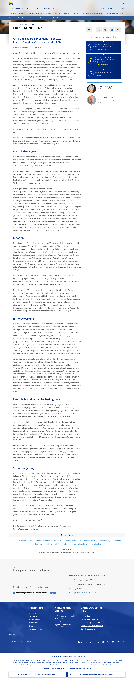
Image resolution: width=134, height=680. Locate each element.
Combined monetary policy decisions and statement (104, 47)
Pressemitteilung (64, 129)
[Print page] (89, 29)
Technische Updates (62, 621)
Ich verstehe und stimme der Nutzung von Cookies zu (37, 674)
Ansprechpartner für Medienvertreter (32, 593)
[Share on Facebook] (105, 29)
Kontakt (31, 626)
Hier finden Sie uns (36, 629)
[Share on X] (99, 29)
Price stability (104, 541)
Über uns (102, 8)
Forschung (76, 13)
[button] (119, 3)
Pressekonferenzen (59, 18)
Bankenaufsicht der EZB (113, 13)
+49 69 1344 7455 (84, 589)
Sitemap (12, 634)
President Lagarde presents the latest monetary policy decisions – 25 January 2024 (106, 61)
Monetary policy (43, 541)
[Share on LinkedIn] (111, 29)
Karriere (121, 8)
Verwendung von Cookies (90, 622)
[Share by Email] (118, 29)
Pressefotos (33, 623)
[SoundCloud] (118, 642)
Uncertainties (70, 541)
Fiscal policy (96, 544)
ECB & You (111, 8)
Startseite (12, 18)
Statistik (57, 13)
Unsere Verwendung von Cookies (81, 668)
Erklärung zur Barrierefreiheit (92, 626)
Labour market (52, 544)
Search (115, 3)
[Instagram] (108, 642)
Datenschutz (86, 616)
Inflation (57, 541)
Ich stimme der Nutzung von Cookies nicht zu (96, 674)
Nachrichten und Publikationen (92, 13)
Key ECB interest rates (22, 541)
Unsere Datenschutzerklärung (54, 668)
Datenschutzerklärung (89, 619)
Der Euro (66, 13)
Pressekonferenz (45, 18)
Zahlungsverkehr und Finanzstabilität (39, 13)
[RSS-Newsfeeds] (123, 642)
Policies (66, 544)
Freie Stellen (33, 616)
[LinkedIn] (103, 642)
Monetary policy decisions (103, 74)
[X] (97, 642)
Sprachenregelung (88, 629)
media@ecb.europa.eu (86, 593)
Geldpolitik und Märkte (17, 13)
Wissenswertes (34, 620)
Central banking (80, 544)
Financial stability (87, 541)
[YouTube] (113, 642)
